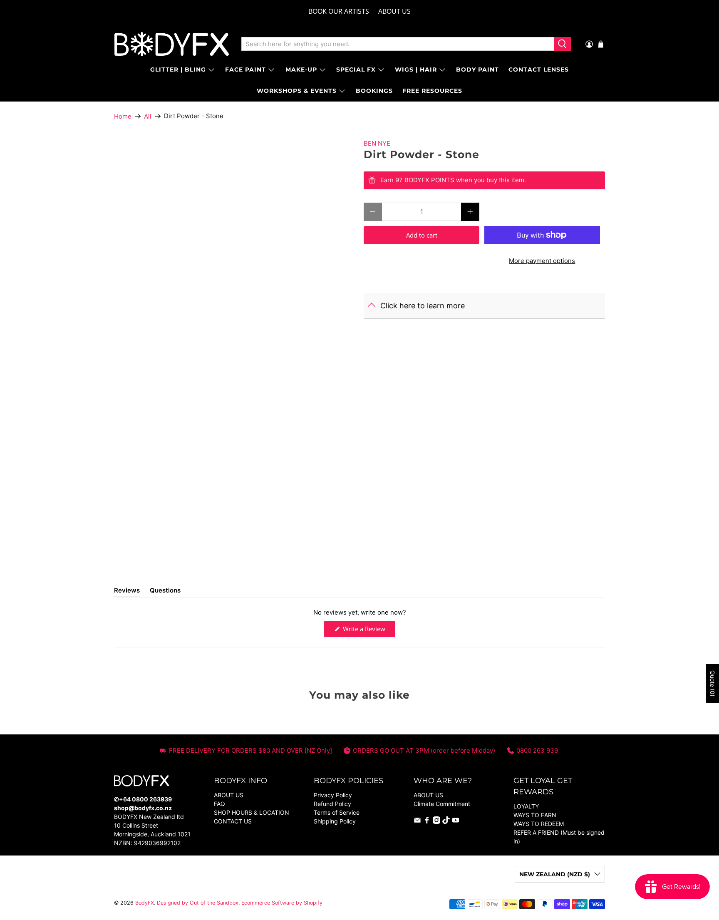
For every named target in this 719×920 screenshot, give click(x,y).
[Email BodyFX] (417, 821)
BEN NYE (377, 143)
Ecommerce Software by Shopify (281, 903)
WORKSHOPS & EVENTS (297, 90)
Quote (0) (712, 683)
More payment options (542, 261)
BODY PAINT (477, 69)
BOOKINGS (374, 90)
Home (122, 116)
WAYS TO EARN (534, 814)
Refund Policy (332, 803)
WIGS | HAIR (416, 69)
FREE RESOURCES (432, 90)
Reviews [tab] (127, 591)
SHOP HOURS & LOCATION (251, 812)
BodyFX (144, 903)
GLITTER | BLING (178, 69)
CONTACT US (233, 821)
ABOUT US (394, 11)
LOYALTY (526, 806)
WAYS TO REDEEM (538, 823)
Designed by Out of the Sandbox (197, 903)
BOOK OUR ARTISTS (338, 11)
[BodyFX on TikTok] (446, 821)
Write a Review (368, 630)
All (147, 116)
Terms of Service (337, 812)
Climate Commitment (442, 803)
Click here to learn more (422, 305)
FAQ (219, 803)
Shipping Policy (335, 821)
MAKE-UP (301, 69)
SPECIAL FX (356, 69)
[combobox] (397, 44)
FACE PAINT (245, 69)
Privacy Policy (333, 794)
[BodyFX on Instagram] (436, 821)
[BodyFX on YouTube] (455, 821)
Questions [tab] (165, 591)
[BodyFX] (171, 44)
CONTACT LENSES (538, 69)
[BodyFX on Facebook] (427, 821)
